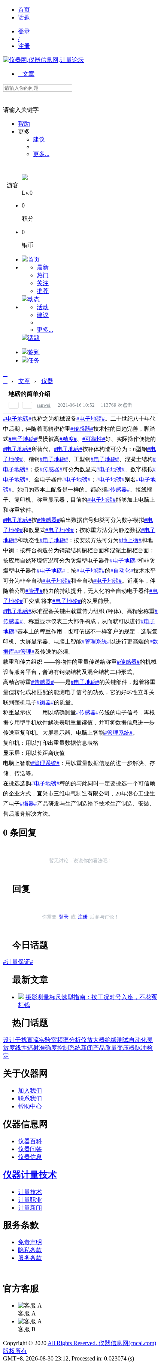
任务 (34, 360)
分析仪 (78, 1040)
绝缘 (111, 1040)
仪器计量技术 (30, 1175)
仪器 (47, 381)
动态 (34, 299)
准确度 (48, 1048)
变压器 (126, 1048)
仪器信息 (30, 1157)
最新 (43, 267)
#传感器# (81, 429)
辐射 (33, 1048)
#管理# (34, 591)
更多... (41, 154)
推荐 (43, 291)
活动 (43, 307)
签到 (34, 352)
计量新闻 (30, 1207)
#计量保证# (18, 962)
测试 (123, 1040)
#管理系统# (96, 642)
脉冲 (141, 1048)
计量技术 (30, 1192)
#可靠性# (93, 439)
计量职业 (30, 1200)
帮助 (24, 123)
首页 (24, 9)
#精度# (68, 439)
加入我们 (30, 1090)
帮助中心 (30, 1106)
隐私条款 (30, 1250)
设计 (9, 1040)
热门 (43, 275)
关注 (43, 283)
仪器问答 (30, 1149)
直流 (33, 1040)
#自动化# (121, 571)
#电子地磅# (17, 419)
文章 (26, 74)
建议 (39, 139)
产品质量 (105, 1048)
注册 (24, 46)
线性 (21, 1048)
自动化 (138, 1040)
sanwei (44, 405)
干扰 (21, 1040)
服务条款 (30, 1258)
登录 (24, 31)
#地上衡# (130, 540)
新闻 (87, 1048)
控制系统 (69, 1048)
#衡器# (45, 702)
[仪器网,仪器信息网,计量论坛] (43, 60)
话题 (24, 17)
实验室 (48, 1040)
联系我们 (30, 1098)
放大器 (96, 1040)
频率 (63, 1040)
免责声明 (30, 1242)
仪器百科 (30, 1141)
